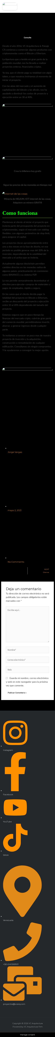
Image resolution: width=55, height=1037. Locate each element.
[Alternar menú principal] (50, 6)
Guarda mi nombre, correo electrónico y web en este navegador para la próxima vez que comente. (27, 682)
